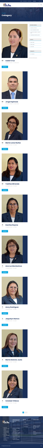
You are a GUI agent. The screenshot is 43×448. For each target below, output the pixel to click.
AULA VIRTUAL (29, 1)
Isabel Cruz (10, 61)
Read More (5, 66)
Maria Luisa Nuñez (13, 143)
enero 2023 (32, 46)
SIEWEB (21, 1)
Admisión (34, 1)
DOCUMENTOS (25, 1)
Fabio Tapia (17, 62)
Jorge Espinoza (11, 102)
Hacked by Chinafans (33, 27)
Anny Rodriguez (12, 307)
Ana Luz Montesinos (13, 266)
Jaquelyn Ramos (12, 319)
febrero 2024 (32, 44)
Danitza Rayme (11, 225)
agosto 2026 (32, 42)
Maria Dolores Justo (13, 360)
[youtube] (39, 1)
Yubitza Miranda (12, 184)
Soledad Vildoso (12, 401)
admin (15, 268)
